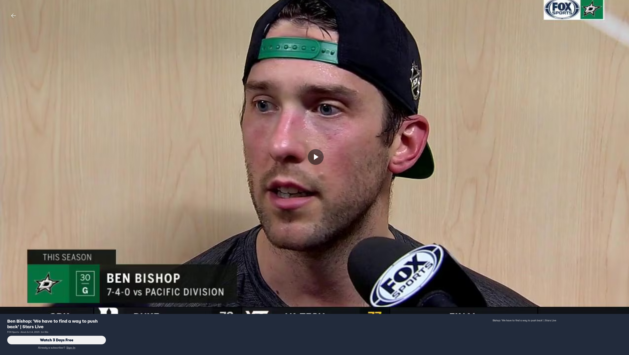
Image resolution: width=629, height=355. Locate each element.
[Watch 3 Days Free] (316, 157)
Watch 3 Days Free (56, 340)
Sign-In (70, 347)
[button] (13, 15)
